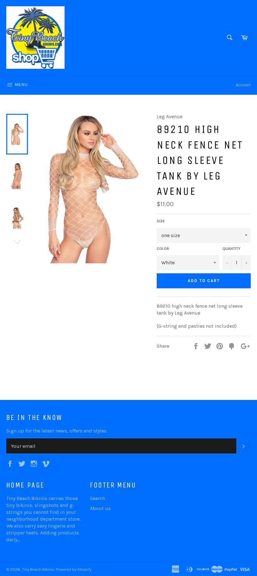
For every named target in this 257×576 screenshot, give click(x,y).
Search (97, 498)
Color (163, 248)
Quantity (231, 248)
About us (100, 508)
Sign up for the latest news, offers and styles (56, 431)
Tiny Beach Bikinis (38, 569)
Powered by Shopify (74, 569)
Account (243, 85)
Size (161, 221)
